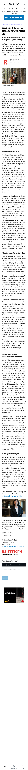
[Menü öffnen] (4, 4)
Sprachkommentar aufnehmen (15, 565)
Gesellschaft (15, 11)
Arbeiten (4, 11)
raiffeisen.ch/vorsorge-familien (12, 496)
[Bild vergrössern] (14, 76)
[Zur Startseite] (14, 4)
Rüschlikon (19, 9)
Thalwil (24, 9)
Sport (16, 13)
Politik (24, 11)
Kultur (20, 11)
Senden (5, 578)
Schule (12, 13)
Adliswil (8, 9)
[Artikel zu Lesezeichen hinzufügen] (25, 59)
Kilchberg (12, 9)
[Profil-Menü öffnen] (24, 4)
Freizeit (9, 11)
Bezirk (3, 9)
